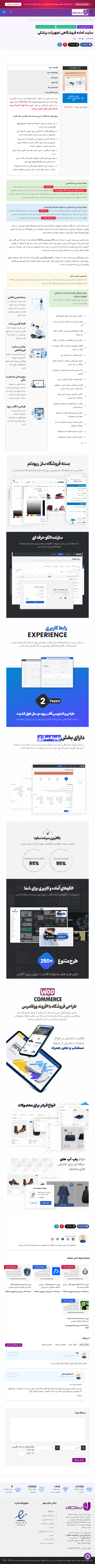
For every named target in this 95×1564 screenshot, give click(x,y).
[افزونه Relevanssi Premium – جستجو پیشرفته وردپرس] (75, 1299)
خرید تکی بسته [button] (53, 87)
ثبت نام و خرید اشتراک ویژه (4, 12)
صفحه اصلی (89, 20)
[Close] (91, 4)
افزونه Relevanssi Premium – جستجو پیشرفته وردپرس (77, 1319)
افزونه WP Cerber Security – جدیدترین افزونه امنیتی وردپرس (20, 1286)
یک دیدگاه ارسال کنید (13, 1345)
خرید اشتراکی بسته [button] (51, 92)
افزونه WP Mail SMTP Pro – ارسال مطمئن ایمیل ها (76, 1286)
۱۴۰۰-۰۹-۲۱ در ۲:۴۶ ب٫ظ (65, 1377)
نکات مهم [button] (54, 82)
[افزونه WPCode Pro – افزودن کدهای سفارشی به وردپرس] (47, 1265)
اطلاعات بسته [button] (53, 67)
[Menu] (92, 12)
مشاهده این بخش (13, 4)
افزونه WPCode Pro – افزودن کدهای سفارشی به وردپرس (49, 1286)
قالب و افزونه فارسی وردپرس (77, 20)
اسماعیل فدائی (70, 1236)
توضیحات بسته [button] (52, 72)
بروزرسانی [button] (54, 77)
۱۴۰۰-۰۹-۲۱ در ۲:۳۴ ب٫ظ (71, 1356)
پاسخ (12, 1354)
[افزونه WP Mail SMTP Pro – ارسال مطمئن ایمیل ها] (75, 1265)
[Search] (11, 12)
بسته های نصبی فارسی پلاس (60, 20)
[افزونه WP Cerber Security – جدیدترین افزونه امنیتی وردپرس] (18, 1265)
